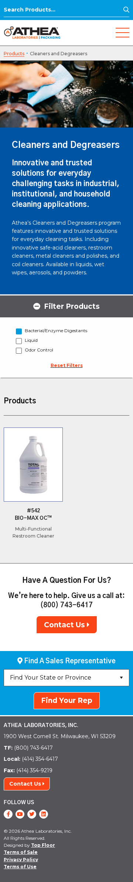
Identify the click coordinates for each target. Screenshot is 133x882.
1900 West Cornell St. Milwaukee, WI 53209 (60, 736)
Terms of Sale (21, 852)
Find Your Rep (66, 700)
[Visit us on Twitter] (31, 814)
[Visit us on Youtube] (20, 814)
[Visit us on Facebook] (8, 814)
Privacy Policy (21, 859)
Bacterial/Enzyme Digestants (56, 330)
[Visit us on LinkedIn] (43, 814)
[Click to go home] (32, 32)
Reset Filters (67, 365)
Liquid (31, 340)
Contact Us (65, 625)
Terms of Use (20, 866)
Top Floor (43, 845)
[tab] (66, 305)
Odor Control (39, 350)
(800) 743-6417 (66, 605)
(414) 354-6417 (31, 759)
